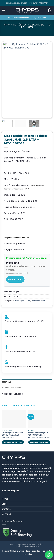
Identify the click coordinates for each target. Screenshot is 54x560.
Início (7, 24)
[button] (3, 10)
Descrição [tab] (6, 382)
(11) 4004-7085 (39, 18)
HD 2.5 (27, 301)
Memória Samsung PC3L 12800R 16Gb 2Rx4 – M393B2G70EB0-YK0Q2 (39, 434)
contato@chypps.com (19, 18)
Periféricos (20, 24)
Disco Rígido (37, 24)
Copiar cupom (15, 279)
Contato (6, 509)
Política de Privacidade (27, 546)
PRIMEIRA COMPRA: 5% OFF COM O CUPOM (27, 3)
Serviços (6, 514)
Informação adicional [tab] (12, 387)
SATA (30, 27)
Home (5, 498)
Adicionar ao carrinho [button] (13, 442)
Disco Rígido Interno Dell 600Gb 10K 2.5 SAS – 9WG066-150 (12, 434)
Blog (4, 503)
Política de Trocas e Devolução (26, 544)
